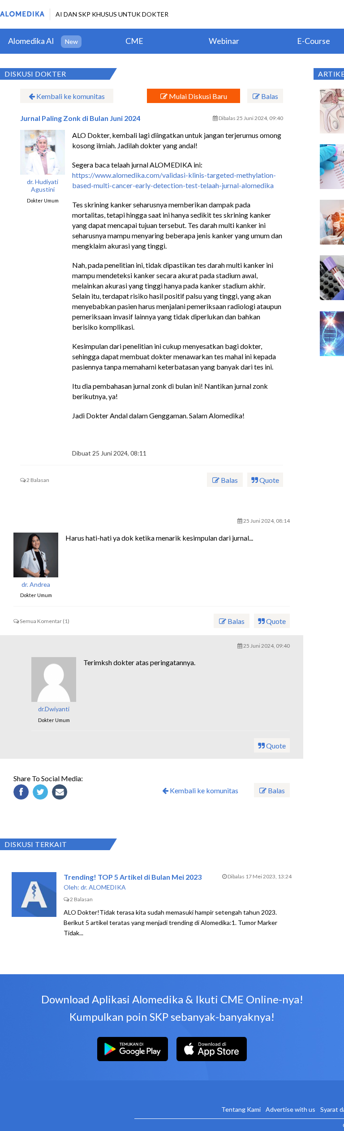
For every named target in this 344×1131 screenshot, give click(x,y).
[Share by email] (61, 793)
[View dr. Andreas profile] (35, 555)
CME (134, 41)
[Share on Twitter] (42, 793)
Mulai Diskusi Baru (197, 96)
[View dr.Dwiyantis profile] (53, 679)
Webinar (224, 41)
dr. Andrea (36, 584)
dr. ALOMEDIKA (103, 887)
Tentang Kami (241, 1109)
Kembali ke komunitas (70, 96)
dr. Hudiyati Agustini (42, 185)
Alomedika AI (31, 41)
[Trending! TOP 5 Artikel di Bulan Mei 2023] (34, 894)
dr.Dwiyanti (53, 709)
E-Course (313, 41)
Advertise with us (290, 1109)
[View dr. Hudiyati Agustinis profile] (42, 152)
